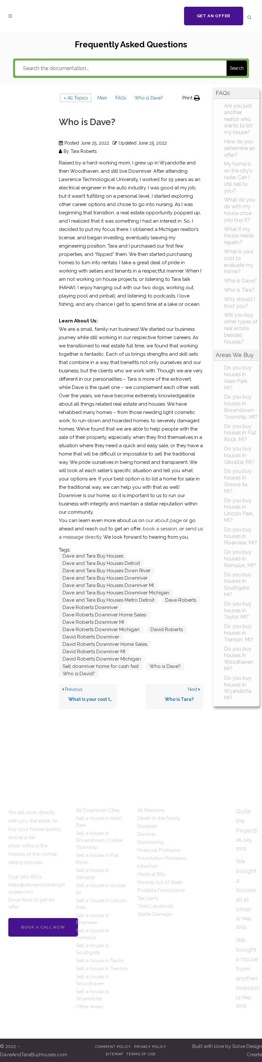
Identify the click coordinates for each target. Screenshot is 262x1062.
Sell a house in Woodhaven (92, 980)
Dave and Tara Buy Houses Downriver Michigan (116, 593)
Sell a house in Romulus (92, 934)
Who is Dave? (165, 666)
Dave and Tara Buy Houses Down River (106, 571)
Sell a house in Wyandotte (92, 995)
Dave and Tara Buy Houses (93, 556)
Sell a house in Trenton (102, 968)
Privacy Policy (150, 1047)
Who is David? (79, 674)
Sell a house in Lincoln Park (101, 904)
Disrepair (147, 826)
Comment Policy (113, 1047)
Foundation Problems (161, 858)
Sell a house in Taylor (100, 960)
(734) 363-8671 (24, 877)
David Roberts (166, 629)
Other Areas (89, 1007)
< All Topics (76, 97)
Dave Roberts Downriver (90, 607)
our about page (164, 520)
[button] (191, 98)
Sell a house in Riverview (92, 919)
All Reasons (150, 810)
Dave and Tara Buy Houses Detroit (101, 563)
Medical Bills (151, 874)
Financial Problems (158, 850)
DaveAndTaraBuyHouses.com (33, 1055)
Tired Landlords (155, 906)
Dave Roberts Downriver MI (93, 622)
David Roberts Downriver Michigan (102, 659)
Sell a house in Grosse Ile (101, 889)
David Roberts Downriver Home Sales (105, 644)
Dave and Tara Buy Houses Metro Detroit (108, 600)
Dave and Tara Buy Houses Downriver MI (108, 585)
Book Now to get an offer (31, 903)
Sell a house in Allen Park (99, 821)
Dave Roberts (180, 600)
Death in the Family (158, 818)
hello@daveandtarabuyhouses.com (36, 888)
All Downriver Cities (97, 810)
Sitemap (114, 1054)
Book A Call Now (43, 927)
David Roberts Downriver (91, 637)
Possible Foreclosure (161, 890)
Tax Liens (147, 898)
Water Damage (154, 914)
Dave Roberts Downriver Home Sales (104, 615)
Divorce (146, 834)
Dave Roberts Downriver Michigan (101, 629)
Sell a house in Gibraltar (92, 874)
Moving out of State (159, 882)
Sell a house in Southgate (92, 949)
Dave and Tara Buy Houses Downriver (105, 578)
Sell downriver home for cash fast (101, 666)
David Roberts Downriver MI (94, 651)
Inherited (147, 866)
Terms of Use (141, 1054)
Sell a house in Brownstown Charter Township (99, 840)
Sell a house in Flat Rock (97, 858)
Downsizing (150, 842)
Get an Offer (213, 15)
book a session (160, 529)
